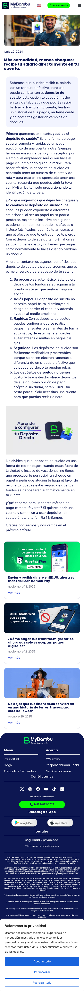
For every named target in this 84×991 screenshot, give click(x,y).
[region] (42, 955)
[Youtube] (46, 789)
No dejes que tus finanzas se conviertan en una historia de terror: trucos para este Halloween (41, 707)
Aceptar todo (42, 961)
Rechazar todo (42, 982)
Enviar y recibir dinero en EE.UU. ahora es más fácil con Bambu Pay (41, 579)
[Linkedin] (62, 789)
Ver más (14, 592)
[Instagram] (30, 789)
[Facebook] (38, 789)
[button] (79, 5)
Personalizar (42, 972)
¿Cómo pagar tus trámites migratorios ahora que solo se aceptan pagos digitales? (40, 642)
